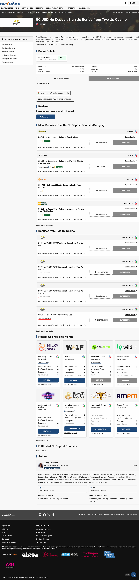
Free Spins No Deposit (9, 59)
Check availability (113, 78)
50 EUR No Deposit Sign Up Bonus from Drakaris (58, 137)
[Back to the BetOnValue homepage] (10, 3)
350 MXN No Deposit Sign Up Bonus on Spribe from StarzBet (59, 186)
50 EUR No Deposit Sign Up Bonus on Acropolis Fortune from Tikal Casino (61, 210)
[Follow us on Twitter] (49, 514)
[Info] (133, 574)
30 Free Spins (41, 542)
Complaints (5, 539)
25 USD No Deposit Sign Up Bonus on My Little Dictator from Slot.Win (61, 162)
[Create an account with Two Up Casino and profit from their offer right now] (80, 253)
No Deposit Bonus (42, 539)
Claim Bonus (125, 142)
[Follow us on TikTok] (53, 514)
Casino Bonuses (7, 62)
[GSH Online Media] (10, 565)
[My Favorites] (125, 3)
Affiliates (5, 529)
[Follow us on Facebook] (44, 514)
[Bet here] (44, 384)
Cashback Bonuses (8, 48)
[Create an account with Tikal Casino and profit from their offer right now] (80, 219)
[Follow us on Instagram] (40, 514)
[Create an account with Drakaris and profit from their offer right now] (80, 148)
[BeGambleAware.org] (10, 554)
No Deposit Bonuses (9, 55)
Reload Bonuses (7, 44)
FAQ (3, 532)
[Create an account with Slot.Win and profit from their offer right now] (80, 171)
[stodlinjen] (89, 554)
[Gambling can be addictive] (30, 554)
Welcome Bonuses (8, 51)
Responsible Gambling (9, 542)
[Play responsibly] (50, 554)
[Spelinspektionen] (109, 554)
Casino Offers (41, 532)
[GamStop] (70, 554)
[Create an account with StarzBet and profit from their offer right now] (80, 195)
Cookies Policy (7, 536)
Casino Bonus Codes (43, 529)
